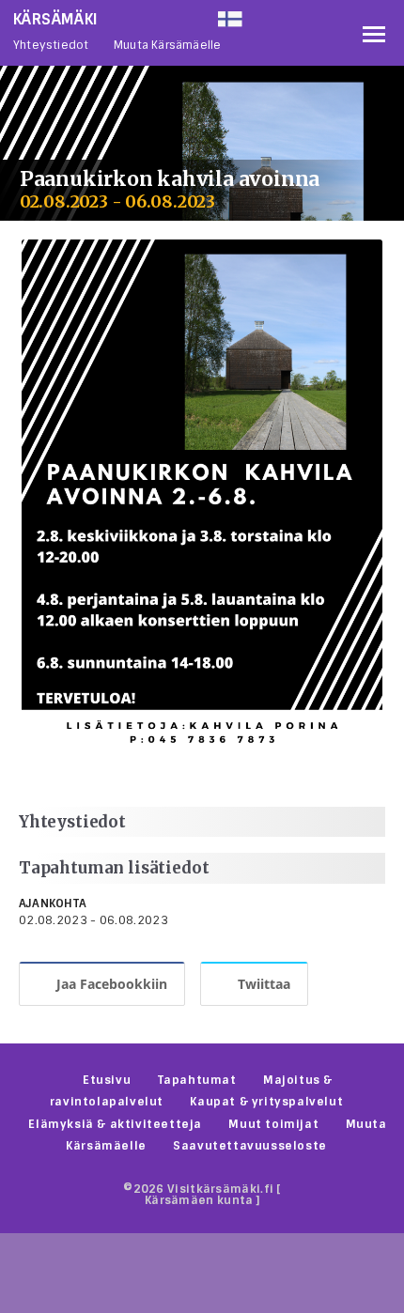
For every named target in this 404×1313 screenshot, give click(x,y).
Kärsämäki (56, 19)
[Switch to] (285, 15)
